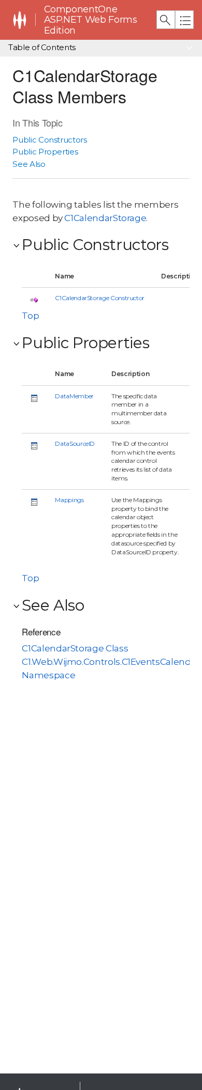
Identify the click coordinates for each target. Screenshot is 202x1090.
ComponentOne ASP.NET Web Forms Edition (90, 20)
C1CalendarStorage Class (75, 648)
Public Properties (45, 152)
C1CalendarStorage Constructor (100, 298)
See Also (28, 164)
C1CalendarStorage (105, 218)
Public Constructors (49, 140)
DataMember (74, 396)
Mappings (69, 500)
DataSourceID (75, 443)
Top (30, 315)
